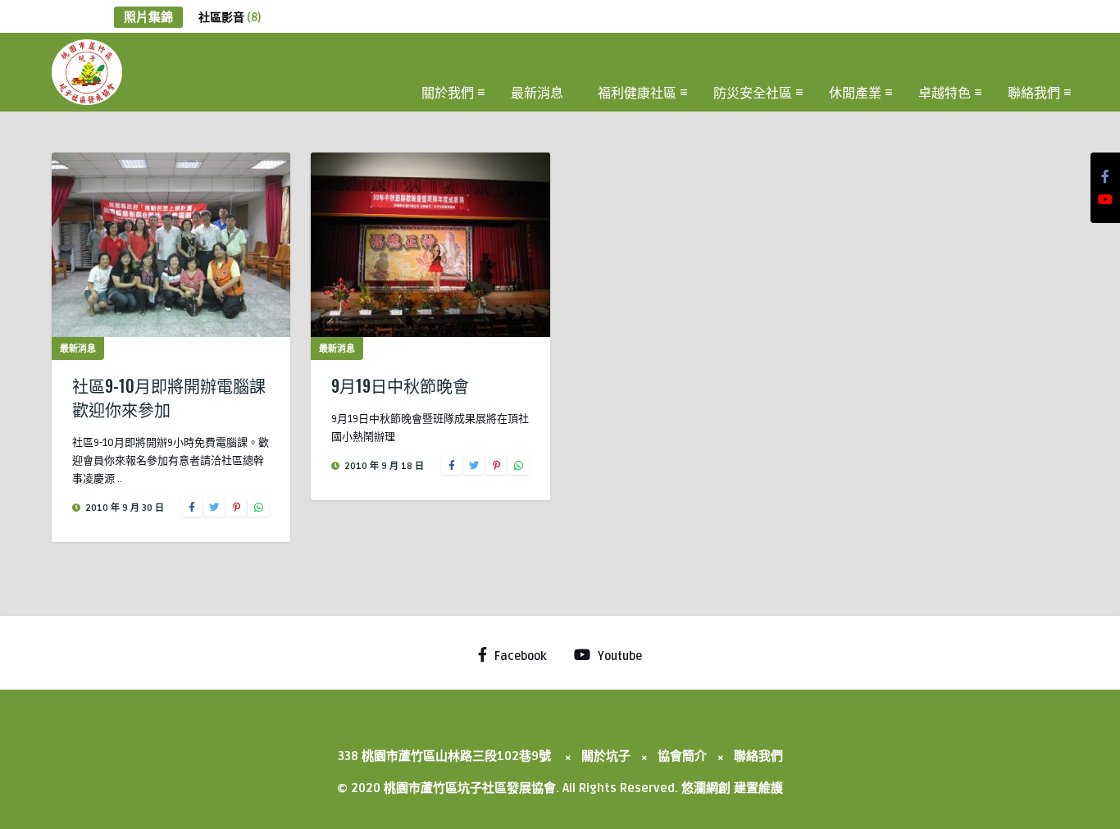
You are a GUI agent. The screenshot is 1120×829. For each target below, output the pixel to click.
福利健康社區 (637, 92)
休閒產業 (855, 92)
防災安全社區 (752, 92)
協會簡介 (682, 756)
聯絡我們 (1034, 92)
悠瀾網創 (706, 788)
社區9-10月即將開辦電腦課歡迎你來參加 (169, 397)
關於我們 (447, 92)
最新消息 (537, 92)
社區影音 (229, 18)
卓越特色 (944, 92)
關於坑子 (606, 756)
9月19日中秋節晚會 (400, 385)
